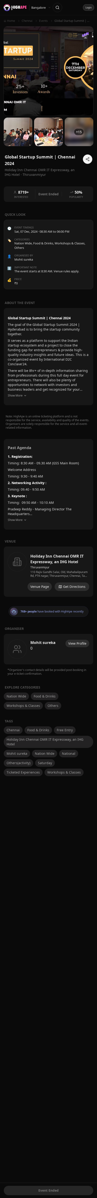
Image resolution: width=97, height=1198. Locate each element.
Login (88, 7)
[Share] (87, 159)
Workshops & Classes (70, 243)
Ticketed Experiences (23, 772)
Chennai (13, 730)
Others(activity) (18, 763)
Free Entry (65, 730)
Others (19, 248)
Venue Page (39, 586)
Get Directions (74, 586)
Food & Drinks (43, 243)
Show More (15, 395)
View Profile (77, 643)
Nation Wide (23, 243)
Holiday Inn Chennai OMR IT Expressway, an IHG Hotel (45, 741)
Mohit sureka (17, 753)
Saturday (45, 763)
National (68, 753)
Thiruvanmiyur (34, 174)
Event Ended (48, 1190)
